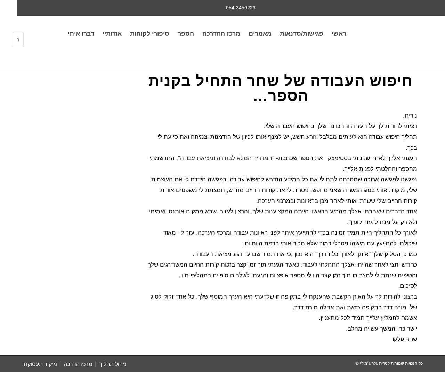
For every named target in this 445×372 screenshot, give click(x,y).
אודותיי (112, 33)
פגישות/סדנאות (301, 33)
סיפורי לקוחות (149, 33)
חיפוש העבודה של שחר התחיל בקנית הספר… (280, 88)
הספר (186, 33)
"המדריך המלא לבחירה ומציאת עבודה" (227, 158)
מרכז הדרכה (78, 364)
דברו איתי (81, 33)
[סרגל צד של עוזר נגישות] (8, 8)
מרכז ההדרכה (221, 33)
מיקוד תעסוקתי (39, 364)
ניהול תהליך (112, 364)
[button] (18, 27)
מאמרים (260, 33)
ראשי (339, 33)
